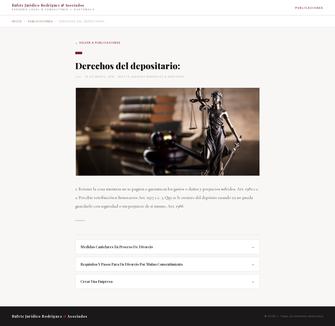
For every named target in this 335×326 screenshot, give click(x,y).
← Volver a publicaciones (97, 42)
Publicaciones (309, 8)
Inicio (17, 21)
